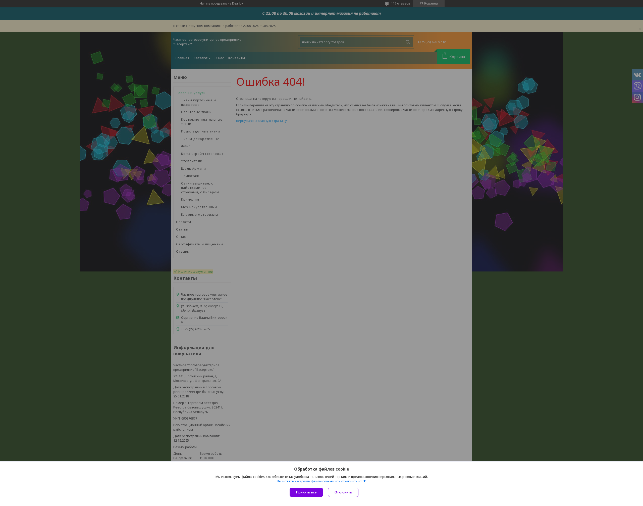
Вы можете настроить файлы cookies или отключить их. (320, 481)
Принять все (306, 492)
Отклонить (343, 492)
